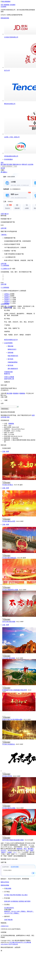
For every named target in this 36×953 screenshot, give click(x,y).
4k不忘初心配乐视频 (8, 658)
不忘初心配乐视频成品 (9, 558)
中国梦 (9, 852)
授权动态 (24, 164)
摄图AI (5, 172)
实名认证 (15, 944)
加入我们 (25, 895)
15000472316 (4, 926)
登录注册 (7, 901)
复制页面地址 (4, 408)
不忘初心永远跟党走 (8, 744)
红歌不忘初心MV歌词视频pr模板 (12, 719)
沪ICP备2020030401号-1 (16, 942)
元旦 (27, 850)
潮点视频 (9, 393)
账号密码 (27, 901)
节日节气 (3, 850)
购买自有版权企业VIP (11, 339)
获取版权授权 (5, 18)
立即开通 (3, 228)
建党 (31, 850)
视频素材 (16, 393)
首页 (2, 4)
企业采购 (30, 164)
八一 (15, 852)
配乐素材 (9, 164)
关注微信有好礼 (9, 907)
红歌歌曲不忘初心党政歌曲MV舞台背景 (14, 690)
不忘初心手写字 (7, 776)
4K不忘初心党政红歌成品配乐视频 (13, 840)
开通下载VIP (5, 214)
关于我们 (7, 895)
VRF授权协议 (14, 901)
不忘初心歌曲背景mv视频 (10, 589)
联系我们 (19, 895)
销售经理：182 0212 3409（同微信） (15, 911)
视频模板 (6, 4)
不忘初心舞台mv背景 (8, 521)
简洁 (25, 848)
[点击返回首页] (5, 1)
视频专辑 (17, 164)
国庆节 (3, 852)
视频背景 (19, 848)
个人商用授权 (5, 265)
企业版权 (3, 6)
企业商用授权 (5, 304)
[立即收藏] (1, 400)
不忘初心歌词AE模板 (8, 808)
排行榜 (3, 168)
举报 (8, 417)
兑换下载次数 (8, 919)
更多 (2, 162)
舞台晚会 (31, 848)
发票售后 (21, 901)
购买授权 (5, 950)
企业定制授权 (8, 343)
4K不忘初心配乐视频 (8, 621)
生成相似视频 (6, 482)
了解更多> (4, 234)
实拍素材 (12, 4)
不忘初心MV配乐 (7, 484)
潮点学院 (13, 895)
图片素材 (3, 164)
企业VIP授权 (8, 307)
